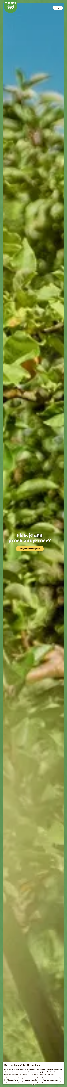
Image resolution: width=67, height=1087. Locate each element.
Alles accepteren (12, 1080)
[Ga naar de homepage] (10, 6)
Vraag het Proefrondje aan (30, 549)
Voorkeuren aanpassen (50, 1080)
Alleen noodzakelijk (31, 1080)
